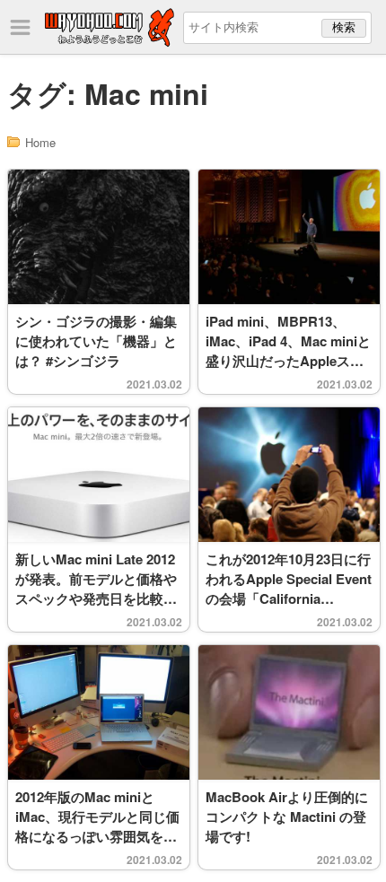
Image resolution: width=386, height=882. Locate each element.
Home (40, 142)
